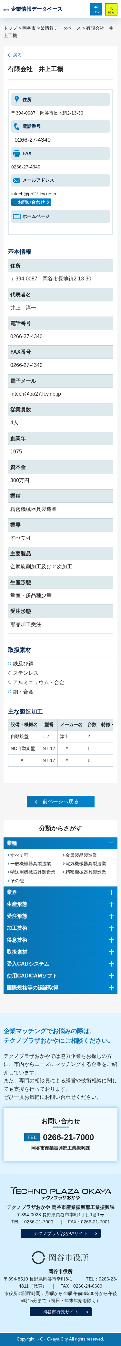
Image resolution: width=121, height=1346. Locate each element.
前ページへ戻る (61, 801)
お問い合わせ (31, 202)
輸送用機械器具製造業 (32, 872)
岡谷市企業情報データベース (51, 28)
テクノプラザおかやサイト (61, 1233)
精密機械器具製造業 (86, 872)
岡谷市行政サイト (61, 1311)
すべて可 (19, 855)
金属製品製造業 (81, 855)
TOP (96, 12)
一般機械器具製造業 (30, 863)
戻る (17, 54)
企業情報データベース (33, 9)
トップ (10, 28)
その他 (17, 880)
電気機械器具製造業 (86, 863)
